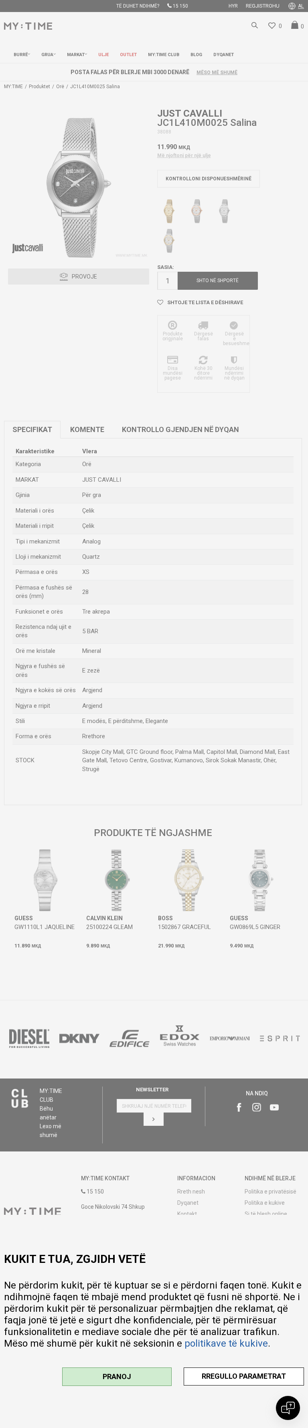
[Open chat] (288, 1408)
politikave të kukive (226, 1343)
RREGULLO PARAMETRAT (244, 1376)
